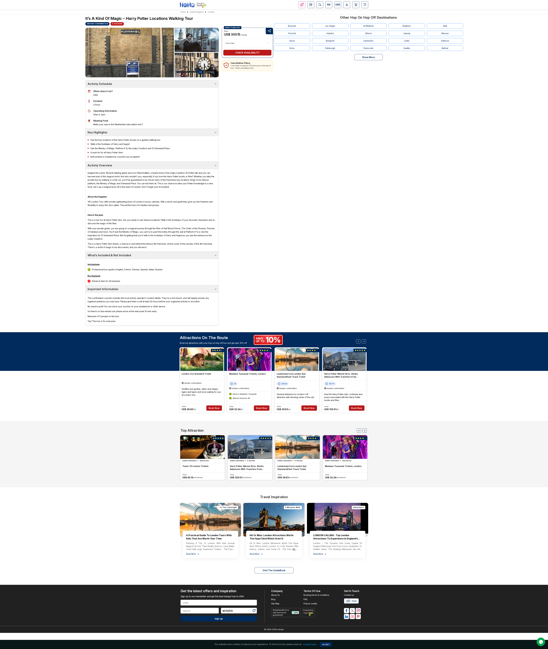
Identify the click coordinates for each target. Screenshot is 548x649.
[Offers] (301, 4)
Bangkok (330, 41)
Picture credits (310, 603)
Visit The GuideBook (274, 570)
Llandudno (368, 41)
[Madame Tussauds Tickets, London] (249, 359)
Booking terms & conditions (316, 595)
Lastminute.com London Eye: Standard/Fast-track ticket (291, 375)
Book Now (214, 408)
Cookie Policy (310, 644)
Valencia (445, 41)
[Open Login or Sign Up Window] (346, 4)
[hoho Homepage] (187, 5)
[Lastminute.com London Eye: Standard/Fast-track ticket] (296, 359)
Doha (292, 48)
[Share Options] (269, 31)
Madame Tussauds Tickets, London (247, 374)
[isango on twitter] (352, 610)
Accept (326, 644)
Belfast (445, 48)
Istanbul (330, 33)
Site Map (275, 603)
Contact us (349, 595)
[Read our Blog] (310, 4)
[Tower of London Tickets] (202, 447)
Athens (368, 33)
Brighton (407, 26)
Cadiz (407, 41)
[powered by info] (308, 613)
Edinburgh (330, 48)
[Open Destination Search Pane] (319, 4)
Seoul (292, 41)
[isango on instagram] (358, 610)
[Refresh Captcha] (254, 611)
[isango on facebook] (346, 610)
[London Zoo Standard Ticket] (201, 359)
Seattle (406, 48)
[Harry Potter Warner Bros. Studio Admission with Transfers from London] (344, 359)
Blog (273, 599)
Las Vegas (330, 26)
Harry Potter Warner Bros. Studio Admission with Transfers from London (341, 376)
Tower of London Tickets (195, 466)
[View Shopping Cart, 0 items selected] (355, 4)
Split (445, 26)
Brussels (292, 26)
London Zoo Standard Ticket (196, 374)
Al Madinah (368, 26)
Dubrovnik (368, 48)
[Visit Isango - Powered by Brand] (201, 6)
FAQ (305, 599)
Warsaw (445, 33)
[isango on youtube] (352, 616)
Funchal (292, 33)
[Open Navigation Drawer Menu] (364, 4)
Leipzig (406, 33)
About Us (275, 595)
